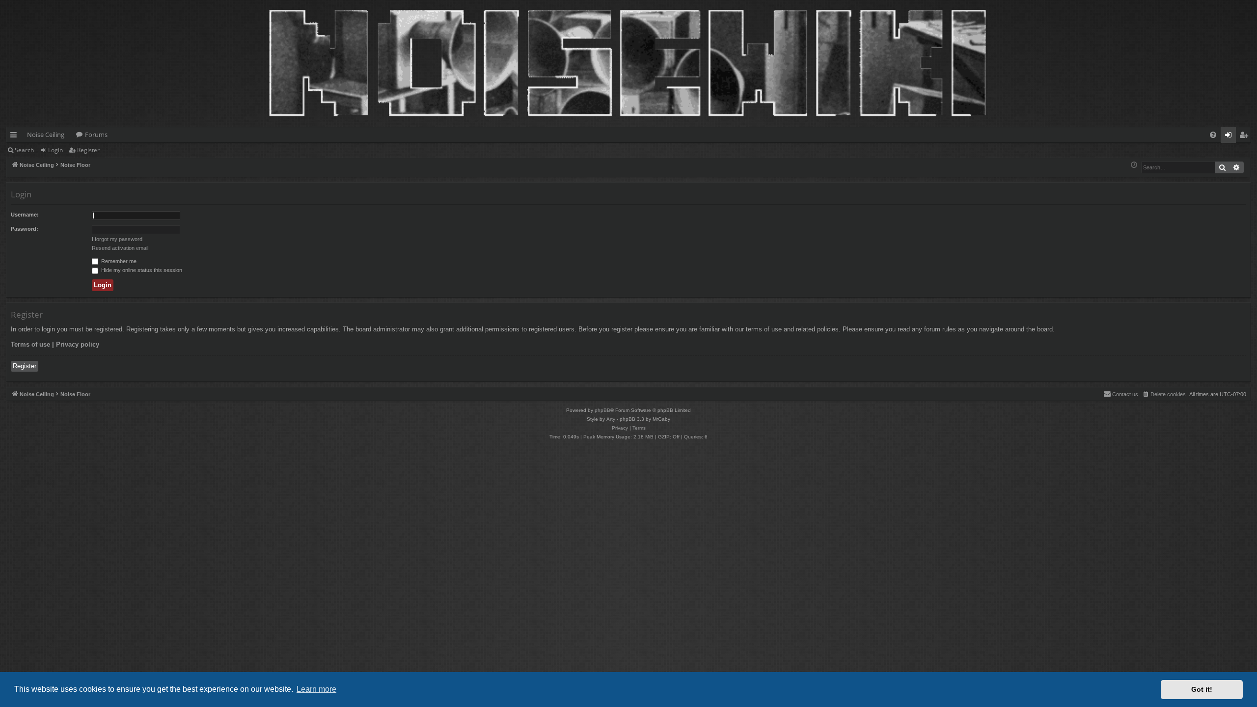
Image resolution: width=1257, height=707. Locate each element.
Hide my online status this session (141, 270)
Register (88, 150)
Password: (24, 229)
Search (24, 150)
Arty (610, 419)
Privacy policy (77, 344)
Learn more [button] (316, 689)
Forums (96, 134)
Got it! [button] (1201, 689)
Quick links (15, 136)
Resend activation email (120, 248)
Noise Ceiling (45, 134)
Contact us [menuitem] (1125, 394)
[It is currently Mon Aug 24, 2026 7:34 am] (1134, 165)
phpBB (602, 410)
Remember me (118, 261)
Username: (25, 215)
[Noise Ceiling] (11, 2)
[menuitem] (1213, 135)
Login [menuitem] (1230, 136)
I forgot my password (117, 239)
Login (55, 150)
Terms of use (30, 344)
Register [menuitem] (1245, 136)
